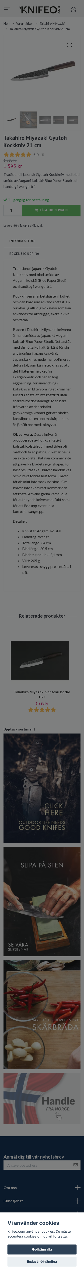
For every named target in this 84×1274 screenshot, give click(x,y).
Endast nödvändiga (42, 1261)
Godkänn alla (42, 1249)
